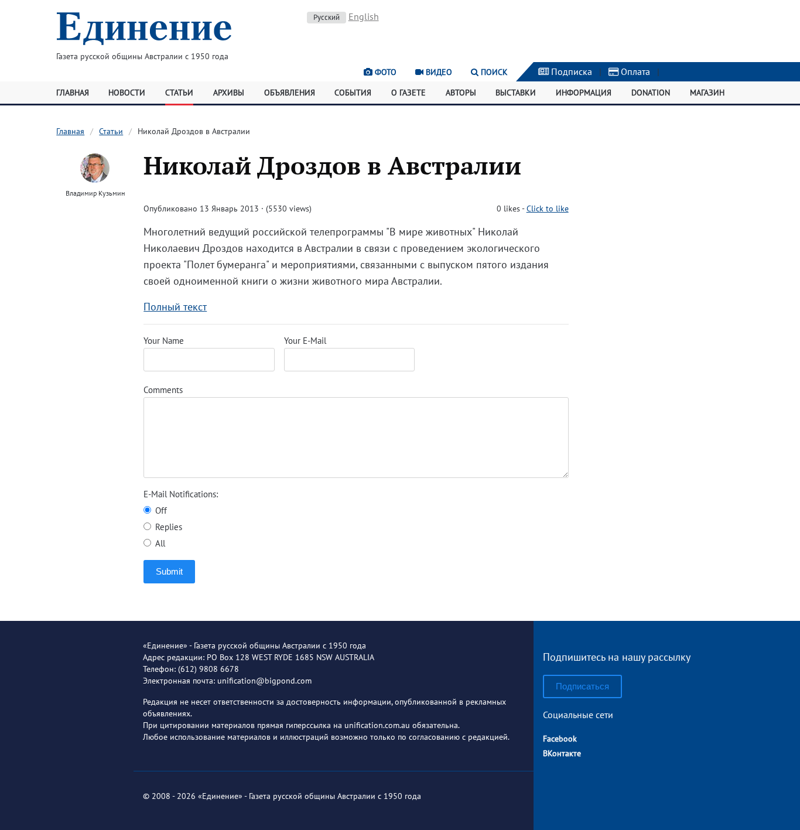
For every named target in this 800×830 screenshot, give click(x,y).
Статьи (179, 92)
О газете (408, 92)
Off (160, 510)
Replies (167, 526)
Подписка (570, 71)
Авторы (461, 92)
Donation (650, 92)
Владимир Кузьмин (95, 193)
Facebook (560, 738)
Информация (583, 92)
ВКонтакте (562, 753)
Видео (437, 72)
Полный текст (175, 306)
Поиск (493, 72)
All (159, 543)
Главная (72, 92)
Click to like (548, 208)
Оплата (634, 71)
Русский (326, 17)
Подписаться (582, 686)
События (352, 92)
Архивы (228, 92)
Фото (384, 72)
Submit (169, 571)
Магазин (707, 92)
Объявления (289, 92)
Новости (126, 92)
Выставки (515, 92)
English (363, 16)
